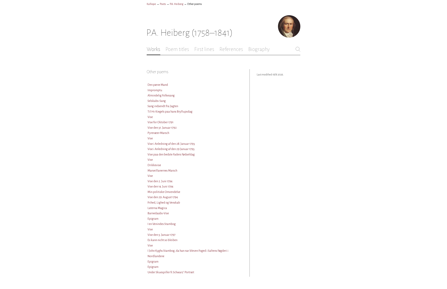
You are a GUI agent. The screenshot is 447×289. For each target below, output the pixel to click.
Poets (163, 4)
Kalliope (151, 4)
